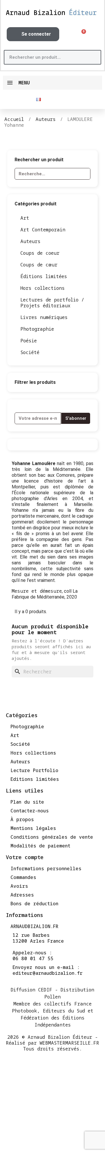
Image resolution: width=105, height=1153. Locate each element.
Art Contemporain (42, 229)
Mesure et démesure (37, 591)
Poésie (28, 340)
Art (24, 218)
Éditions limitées (43, 276)
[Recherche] (93, 57)
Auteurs (30, 241)
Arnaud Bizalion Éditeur (60, 1037)
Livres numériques (44, 317)
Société (29, 352)
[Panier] (81, 34)
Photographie (37, 329)
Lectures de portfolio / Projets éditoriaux (52, 303)
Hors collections (42, 288)
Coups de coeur (40, 253)
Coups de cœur (38, 264)
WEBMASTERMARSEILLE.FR (69, 1043)
